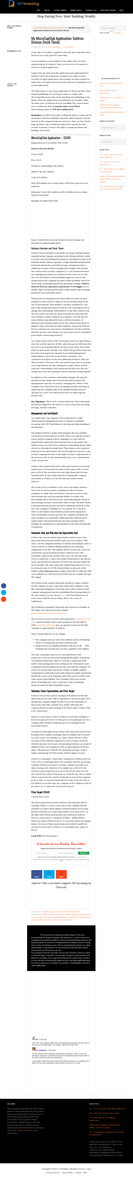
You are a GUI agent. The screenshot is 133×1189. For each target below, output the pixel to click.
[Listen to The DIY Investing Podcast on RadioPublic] (13, 99)
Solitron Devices (45, 920)
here (63, 595)
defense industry (71, 914)
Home (35, 28)
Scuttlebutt (73, 917)
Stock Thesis (57, 920)
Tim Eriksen (68, 920)
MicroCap (43, 917)
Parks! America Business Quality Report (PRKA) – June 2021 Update (112, 179)
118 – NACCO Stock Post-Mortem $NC (104, 1113)
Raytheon (64, 917)
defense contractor (56, 914)
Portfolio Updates (49, 912)
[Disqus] (61, 1004)
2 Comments (68, 47)
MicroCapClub (53, 917)
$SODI (44, 914)
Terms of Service (24, 1130)
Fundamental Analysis (48, 28)
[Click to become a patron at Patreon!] (61, 905)
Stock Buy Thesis (63, 912)
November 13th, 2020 (46, 625)
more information (80, 857)
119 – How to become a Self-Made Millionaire (107, 1109)
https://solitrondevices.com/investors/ (49, 613)
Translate (117, 33)
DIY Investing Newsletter (110, 78)
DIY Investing (24, 3)
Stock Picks (62, 28)
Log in (88, 1169)
